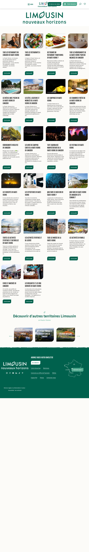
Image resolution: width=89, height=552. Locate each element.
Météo (54, 373)
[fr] (44, 4)
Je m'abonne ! (35, 363)
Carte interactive (36, 368)
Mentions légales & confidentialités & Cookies (14, 388)
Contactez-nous (51, 377)
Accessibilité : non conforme (14, 390)
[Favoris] (85, 4)
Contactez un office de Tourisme (40, 373)
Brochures (46, 368)
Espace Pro (34, 377)
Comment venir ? (77, 370)
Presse (42, 377)
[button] (80, 4)
